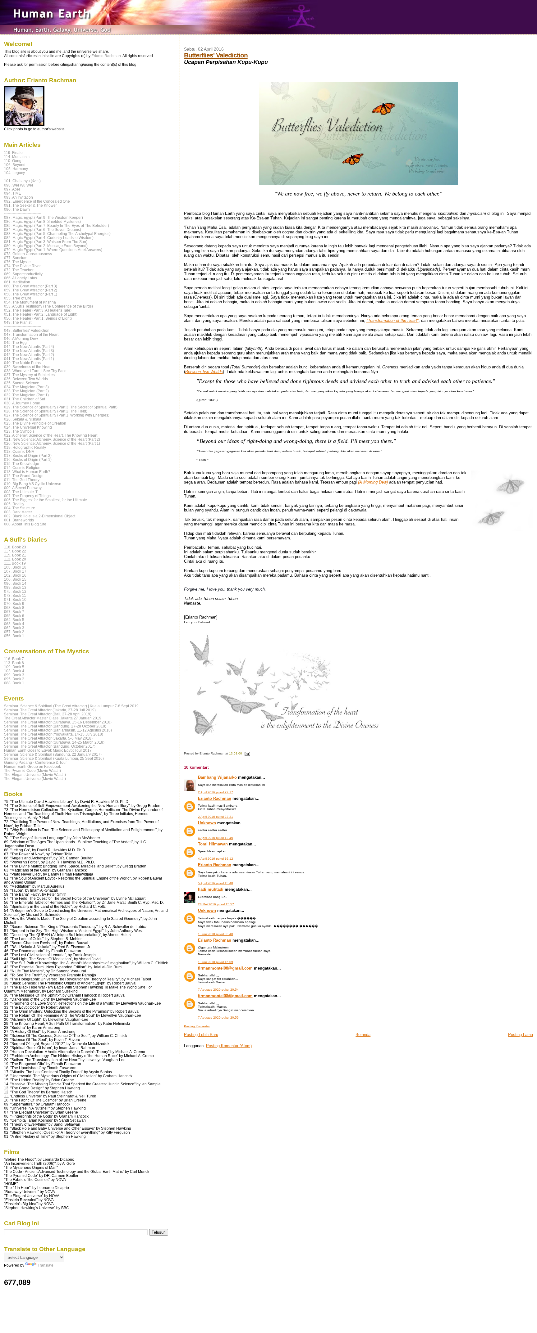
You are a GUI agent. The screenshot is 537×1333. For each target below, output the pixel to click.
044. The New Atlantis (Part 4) (29, 347)
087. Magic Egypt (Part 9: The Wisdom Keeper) (43, 217)
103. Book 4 (14, 671)
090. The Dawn (17, 209)
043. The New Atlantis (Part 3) (29, 351)
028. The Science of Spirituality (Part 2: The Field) (45, 411)
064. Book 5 (14, 620)
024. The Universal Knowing (28, 427)
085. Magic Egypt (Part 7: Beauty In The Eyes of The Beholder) (56, 225)
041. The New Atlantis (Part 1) (29, 359)
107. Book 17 (15, 571)
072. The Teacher (19, 270)
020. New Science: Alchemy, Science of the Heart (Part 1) (52, 443)
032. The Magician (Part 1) (26, 395)
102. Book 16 (15, 575)
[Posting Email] (246, 753)
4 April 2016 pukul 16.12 (215, 858)
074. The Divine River (22, 266)
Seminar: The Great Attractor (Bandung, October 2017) (49, 746)
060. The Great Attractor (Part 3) (30, 286)
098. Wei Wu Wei (18, 185)
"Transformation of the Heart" (392, 320)
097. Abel (12, 189)
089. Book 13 (15, 587)
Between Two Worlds (204, 371)
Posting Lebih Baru (201, 1034)
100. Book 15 (15, 579)
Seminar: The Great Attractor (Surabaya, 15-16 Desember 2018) (58, 722)
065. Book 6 (14, 616)
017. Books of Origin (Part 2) (28, 455)
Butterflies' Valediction (216, 55)
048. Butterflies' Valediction (26, 330)
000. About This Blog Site (25, 524)
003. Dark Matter (18, 512)
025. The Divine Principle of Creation (35, 423)
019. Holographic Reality (25, 447)
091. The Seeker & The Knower (30, 205)
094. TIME (12, 193)
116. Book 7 (14, 659)
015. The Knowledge (21, 464)
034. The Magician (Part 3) (26, 387)
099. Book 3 (14, 675)
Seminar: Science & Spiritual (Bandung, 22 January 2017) (53, 754)
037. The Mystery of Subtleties (29, 375)
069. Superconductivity (23, 274)
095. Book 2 (14, 679)
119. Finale (13, 153)
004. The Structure (19, 508)
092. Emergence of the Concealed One (37, 201)
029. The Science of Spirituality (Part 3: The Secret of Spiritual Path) (60, 407)
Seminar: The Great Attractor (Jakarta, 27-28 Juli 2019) (50, 710)
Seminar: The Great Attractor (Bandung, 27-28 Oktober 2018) (55, 726)
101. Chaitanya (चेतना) (22, 181)
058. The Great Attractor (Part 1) (30, 294)
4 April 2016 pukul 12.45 (215, 838)
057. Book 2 (14, 632)
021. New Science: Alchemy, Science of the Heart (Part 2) (52, 439)
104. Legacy (14, 173)
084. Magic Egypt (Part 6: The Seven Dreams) (42, 229)
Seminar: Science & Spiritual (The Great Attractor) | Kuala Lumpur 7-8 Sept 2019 (71, 706)
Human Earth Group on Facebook (32, 766)
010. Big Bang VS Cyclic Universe (32, 484)
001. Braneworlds (19, 520)
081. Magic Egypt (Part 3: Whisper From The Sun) (45, 242)
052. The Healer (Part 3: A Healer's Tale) (37, 310)
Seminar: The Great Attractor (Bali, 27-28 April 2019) (47, 714)
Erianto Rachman (214, 798)
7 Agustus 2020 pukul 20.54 (218, 989)
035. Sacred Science (21, 383)
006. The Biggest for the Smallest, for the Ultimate (45, 500)
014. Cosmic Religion (22, 468)
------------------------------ (22, 177)
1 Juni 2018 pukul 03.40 (215, 934)
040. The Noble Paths (22, 363)
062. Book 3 (14, 628)
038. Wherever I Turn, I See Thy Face (35, 371)
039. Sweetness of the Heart (28, 367)
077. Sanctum (15, 258)
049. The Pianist (17, 322)
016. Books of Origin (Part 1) (28, 459)
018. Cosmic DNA (19, 451)
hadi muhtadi (210, 889)
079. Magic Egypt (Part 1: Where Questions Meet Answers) (53, 250)
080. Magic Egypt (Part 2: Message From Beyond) (46, 246)
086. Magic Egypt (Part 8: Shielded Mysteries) (42, 221)
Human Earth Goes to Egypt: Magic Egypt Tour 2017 (48, 750)
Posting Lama (520, 1034)
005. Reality (14, 504)
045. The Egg (15, 342)
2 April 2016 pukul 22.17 (215, 792)
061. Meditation (17, 282)
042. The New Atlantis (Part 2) (29, 355)
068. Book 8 (14, 608)
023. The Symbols (19, 431)
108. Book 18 (15, 567)
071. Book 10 (15, 599)
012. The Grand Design (24, 476)
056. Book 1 (14, 636)
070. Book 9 (14, 603)
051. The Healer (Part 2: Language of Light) (40, 314)
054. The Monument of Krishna (30, 302)
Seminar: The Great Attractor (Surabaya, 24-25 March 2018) (54, 742)
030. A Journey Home (22, 403)
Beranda (363, 1034)
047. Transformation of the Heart (31, 334)
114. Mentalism (17, 157)
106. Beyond (14, 165)
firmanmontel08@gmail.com (225, 968)
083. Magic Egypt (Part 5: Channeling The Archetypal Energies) (57, 234)
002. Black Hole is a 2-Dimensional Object (39, 516)
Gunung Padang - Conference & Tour (35, 762)
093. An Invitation (18, 197)
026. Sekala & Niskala (22, 419)
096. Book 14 (15, 583)
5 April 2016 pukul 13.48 (215, 883)
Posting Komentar (197, 1026)
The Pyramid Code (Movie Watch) (32, 770)
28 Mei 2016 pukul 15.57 (216, 904)
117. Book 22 (15, 551)
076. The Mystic (17, 262)
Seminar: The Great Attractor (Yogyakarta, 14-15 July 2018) (53, 734)
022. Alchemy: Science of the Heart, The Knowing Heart (50, 435)
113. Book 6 (14, 663)
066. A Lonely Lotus (20, 278)
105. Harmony (16, 169)
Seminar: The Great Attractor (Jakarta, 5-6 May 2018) (48, 738)
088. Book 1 (14, 683)
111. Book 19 (15, 563)
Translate (45, 1265)
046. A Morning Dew (21, 338)
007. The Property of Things (27, 496)
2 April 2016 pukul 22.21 (215, 816)
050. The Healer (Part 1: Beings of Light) (38, 318)
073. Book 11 (15, 595)
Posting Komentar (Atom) (229, 1045)
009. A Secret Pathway (23, 488)
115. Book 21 (15, 555)
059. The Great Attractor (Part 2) (30, 290)
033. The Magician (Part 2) (26, 391)
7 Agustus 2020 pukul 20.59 (218, 1017)
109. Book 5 (14, 667)
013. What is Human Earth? (27, 472)
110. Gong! (13, 161)
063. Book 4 (14, 624)
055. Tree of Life (17, 298)
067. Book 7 (14, 612)
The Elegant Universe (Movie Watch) (35, 774)
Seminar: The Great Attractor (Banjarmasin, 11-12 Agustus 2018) (58, 730)
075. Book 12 (15, 591)
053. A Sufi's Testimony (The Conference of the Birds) (48, 306)
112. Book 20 (15, 559)
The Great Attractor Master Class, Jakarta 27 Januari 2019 (52, 718)
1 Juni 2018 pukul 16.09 (215, 962)
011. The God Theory (21, 480)
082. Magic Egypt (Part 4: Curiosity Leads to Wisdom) (49, 238)
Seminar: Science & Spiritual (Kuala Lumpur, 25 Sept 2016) (54, 758)
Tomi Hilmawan (213, 844)
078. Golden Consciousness (28, 254)
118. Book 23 (15, 547)
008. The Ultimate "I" (21, 492)
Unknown (207, 823)
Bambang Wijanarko (217, 777)
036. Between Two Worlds (26, 379)
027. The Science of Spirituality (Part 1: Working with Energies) (56, 415)
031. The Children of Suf (24, 399)
